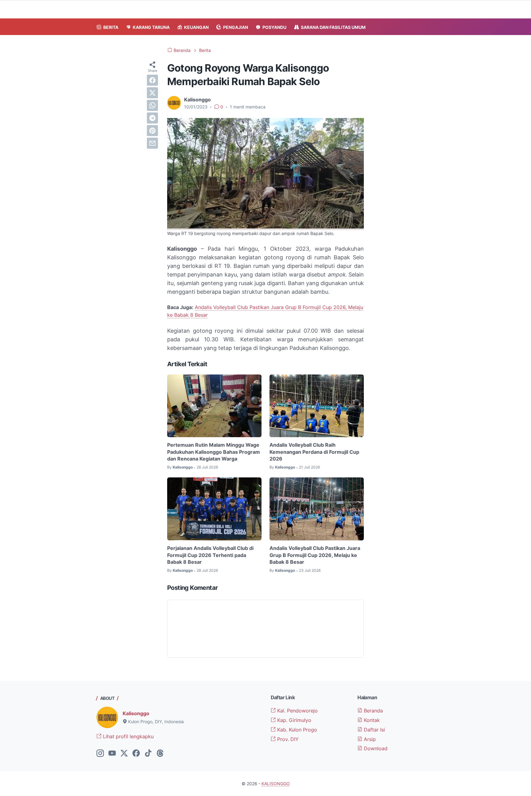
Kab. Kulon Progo (296, 730)
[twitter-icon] (124, 754)
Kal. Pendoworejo (297, 711)
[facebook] (152, 80)
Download (374, 748)
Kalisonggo (136, 713)
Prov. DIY (287, 739)
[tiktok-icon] (148, 754)
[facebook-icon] (136, 754)
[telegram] (152, 118)
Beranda (372, 711)
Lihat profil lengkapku (127, 736)
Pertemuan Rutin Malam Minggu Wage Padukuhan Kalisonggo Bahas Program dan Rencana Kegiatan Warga (213, 452)
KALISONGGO (276, 783)
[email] (152, 143)
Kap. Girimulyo (293, 720)
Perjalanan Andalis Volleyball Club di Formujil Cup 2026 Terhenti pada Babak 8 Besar (210, 555)
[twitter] (152, 92)
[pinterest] (152, 130)
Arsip (369, 739)
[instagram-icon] (100, 754)
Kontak (371, 720)
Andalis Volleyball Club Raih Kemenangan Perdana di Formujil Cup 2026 (314, 452)
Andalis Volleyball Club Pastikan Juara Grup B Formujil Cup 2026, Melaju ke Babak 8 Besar (314, 555)
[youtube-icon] (112, 754)
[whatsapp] (152, 105)
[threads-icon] (160, 754)
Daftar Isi (373, 730)
